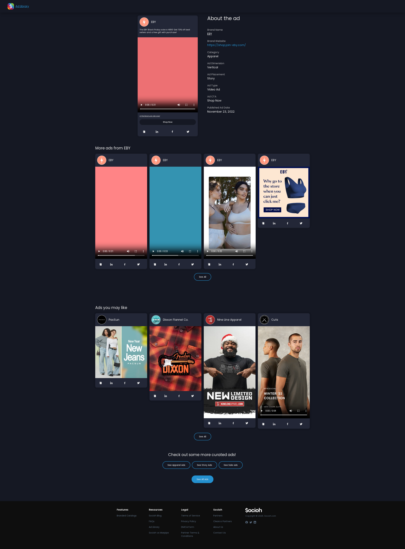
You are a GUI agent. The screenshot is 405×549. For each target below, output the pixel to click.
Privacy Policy (188, 521)
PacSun (114, 320)
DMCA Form (187, 527)
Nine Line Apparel (229, 320)
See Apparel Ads (176, 465)
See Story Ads (204, 465)
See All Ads (202, 479)
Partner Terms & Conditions (190, 534)
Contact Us (219, 532)
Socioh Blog (155, 515)
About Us (218, 527)
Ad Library (154, 527)
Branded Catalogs (127, 515)
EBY (153, 22)
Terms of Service (190, 515)
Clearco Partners (222, 521)
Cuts (274, 320)
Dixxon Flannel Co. (175, 320)
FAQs (151, 521)
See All (202, 276)
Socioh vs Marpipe (159, 532)
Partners (217, 515)
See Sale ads (231, 465)
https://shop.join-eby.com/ (150, 116)
